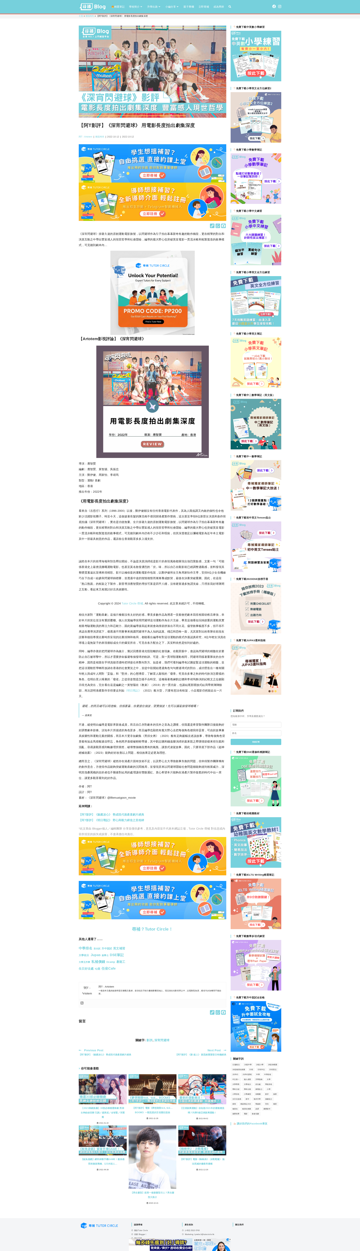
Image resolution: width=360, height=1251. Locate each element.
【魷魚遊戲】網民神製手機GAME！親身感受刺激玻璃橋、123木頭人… (103, 1161)
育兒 (267, 1104)
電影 (246, 1114)
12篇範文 (236, 1065)
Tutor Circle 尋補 (132, 603)
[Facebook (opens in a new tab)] (274, 6)
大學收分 (247, 1084)
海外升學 (257, 1099)
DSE (251, 1070)
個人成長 (247, 1079)
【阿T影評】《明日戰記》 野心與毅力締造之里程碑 (111, 820)
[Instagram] (82, 1003)
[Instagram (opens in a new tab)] (279, 6)
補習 (275, 1104)
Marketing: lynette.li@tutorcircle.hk (199, 1234)
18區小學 (259, 1065)
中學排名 (267, 1074)
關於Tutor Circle (141, 1230)
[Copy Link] (212, 226)
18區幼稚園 (272, 1065)
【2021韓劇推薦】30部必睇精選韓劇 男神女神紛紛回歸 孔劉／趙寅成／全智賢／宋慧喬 (103, 1112)
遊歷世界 (235, 1114)
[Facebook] (223, 226)
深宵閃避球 (162, 1040)
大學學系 (235, 1084)
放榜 (275, 1094)
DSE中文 (261, 1070)
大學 (268, 1079)
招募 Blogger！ (140, 1234)
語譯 (257, 1109)
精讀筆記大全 (245, 1104)
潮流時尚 (90, 16)
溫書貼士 (268, 1099)
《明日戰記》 (133, 690)
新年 (247, 1099)
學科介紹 (235, 1089)
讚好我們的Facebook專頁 (251, 1123)
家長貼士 (259, 1089)
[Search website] (229, 6)
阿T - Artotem (85, 137)
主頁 (81, 16)
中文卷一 (235, 1079)
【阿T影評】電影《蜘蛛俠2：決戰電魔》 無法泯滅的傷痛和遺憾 (202, 1161)
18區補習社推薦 (238, 1070)
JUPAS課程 (247, 1074)
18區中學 (248, 1065)
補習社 (235, 1109)
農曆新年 (267, 1109)
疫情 (234, 1104)
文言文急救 (236, 1099)
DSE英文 (273, 1070)
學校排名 (268, 1084)
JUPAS (235, 1074)
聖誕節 (258, 1104)
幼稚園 (258, 1094)
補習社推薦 (246, 1109)
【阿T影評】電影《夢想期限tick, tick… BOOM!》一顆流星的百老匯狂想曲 (152, 1110)
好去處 (258, 1084)
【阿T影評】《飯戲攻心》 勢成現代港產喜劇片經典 (111, 814)
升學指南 (259, 1079)
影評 (150, 1040)
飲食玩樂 (255, 1114)
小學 (268, 1089)
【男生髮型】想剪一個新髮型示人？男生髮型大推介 (152, 1194)
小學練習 (247, 1094)
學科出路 (247, 1089)
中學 (258, 1074)
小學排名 (235, 1094)
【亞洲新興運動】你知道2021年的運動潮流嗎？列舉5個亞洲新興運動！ (202, 1110)
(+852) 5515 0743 (192, 1230)
